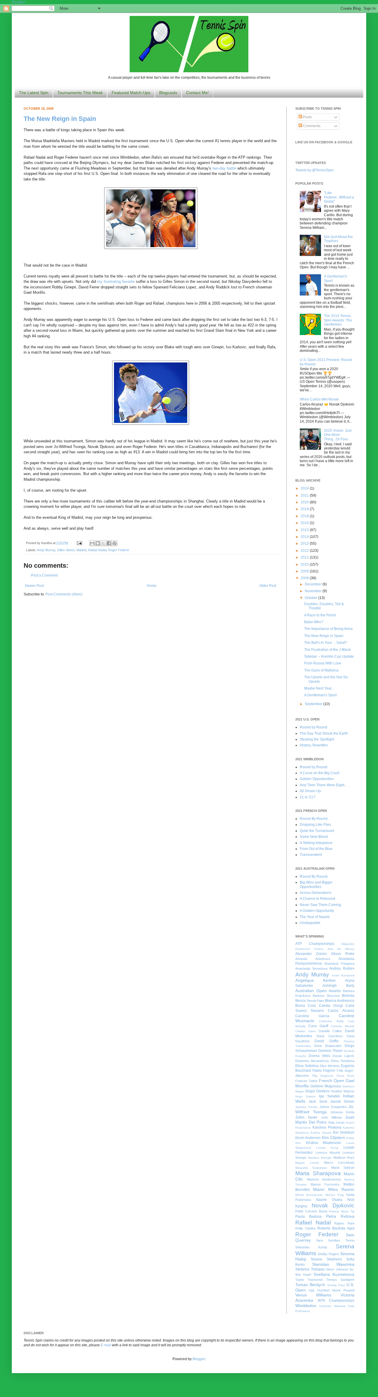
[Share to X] (103, 543)
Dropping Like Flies (315, 825)
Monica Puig (334, 1194)
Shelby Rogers (328, 1254)
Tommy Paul (336, 1285)
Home (152, 586)
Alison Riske (342, 954)
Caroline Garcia (312, 1016)
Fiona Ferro (346, 1075)
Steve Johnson (337, 1269)
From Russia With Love (322, 663)
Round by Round (313, 727)
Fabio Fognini (323, 1070)
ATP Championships (314, 944)
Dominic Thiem (330, 1051)
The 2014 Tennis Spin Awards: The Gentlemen (338, 320)
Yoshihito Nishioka (332, 1306)
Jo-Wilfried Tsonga (324, 1109)
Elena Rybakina (342, 1061)
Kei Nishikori (343, 1132)
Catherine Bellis (331, 1021)
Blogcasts (168, 92)
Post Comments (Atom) (63, 594)
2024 (305, 488)
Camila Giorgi (331, 1006)
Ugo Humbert (319, 1290)
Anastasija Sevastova (311, 968)
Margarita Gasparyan (311, 1167)
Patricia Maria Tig (341, 1211)
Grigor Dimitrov (317, 1091)
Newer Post (34, 586)
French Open (331, 1080)
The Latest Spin (33, 92)
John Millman (331, 1117)
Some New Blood (314, 837)
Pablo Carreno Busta (311, 1211)
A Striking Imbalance (316, 843)
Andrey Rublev (341, 968)
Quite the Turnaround (317, 831)
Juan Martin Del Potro (324, 1120)
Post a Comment (44, 575)
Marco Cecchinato (339, 1162)
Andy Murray (46, 550)
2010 (305, 564)
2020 (305, 502)
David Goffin (326, 1041)
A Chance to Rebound (317, 899)
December (313, 584)
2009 (305, 571)
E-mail (106, 1345)
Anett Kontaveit (343, 975)
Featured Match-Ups (131, 92)
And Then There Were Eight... (323, 785)
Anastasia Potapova (339, 963)
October (311, 598)
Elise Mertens (330, 1066)
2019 (305, 509)
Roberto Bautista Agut (336, 1228)
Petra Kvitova (340, 1216)
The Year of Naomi (315, 917)
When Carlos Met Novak (319, 399)
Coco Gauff (318, 1026)
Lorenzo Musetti (327, 1152)
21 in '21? (307, 797)
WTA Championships (336, 1300)
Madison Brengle (320, 1157)
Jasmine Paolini (306, 1107)
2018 (305, 516)
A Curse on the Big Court (319, 773)
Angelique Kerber (315, 980)
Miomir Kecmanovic (309, 1194)
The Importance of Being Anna (328, 629)
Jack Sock (318, 1101)
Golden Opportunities (317, 779)
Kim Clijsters (333, 1137)
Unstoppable (310, 923)
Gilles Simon (66, 550)
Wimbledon (305, 1305)
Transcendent (311, 855)
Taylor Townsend (308, 1279)
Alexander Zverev (311, 954)
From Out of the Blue (316, 849)
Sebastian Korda (311, 1247)
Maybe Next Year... (319, 688)
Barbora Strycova (326, 995)
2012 (305, 551)
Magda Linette (307, 1162)
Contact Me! (197, 92)
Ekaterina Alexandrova (312, 1061)
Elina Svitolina (307, 1066)
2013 (305, 543)
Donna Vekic (319, 1056)
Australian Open (311, 990)
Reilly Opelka (305, 1228)
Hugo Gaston (305, 1096)
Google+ (19, 2)
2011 (305, 557)
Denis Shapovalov (328, 1046)
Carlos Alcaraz (341, 1011)
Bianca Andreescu (339, 1001)
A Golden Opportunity (317, 911)
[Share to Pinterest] (115, 543)
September (314, 704)
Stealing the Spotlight (317, 739)
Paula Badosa (308, 1216)
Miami (318, 1189)
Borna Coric (305, 1006)
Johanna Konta (342, 1112)
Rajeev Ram (344, 1223)
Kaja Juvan (336, 1122)
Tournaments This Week (80, 92)
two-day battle (224, 168)
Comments (311, 126)
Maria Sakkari (342, 1167)
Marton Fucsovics (325, 1184)
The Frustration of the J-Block (327, 650)
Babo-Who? (313, 622)
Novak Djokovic (333, 1205)
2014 (305, 537)
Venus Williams (313, 1295)
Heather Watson (342, 1091)
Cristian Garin (305, 1031)
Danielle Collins (330, 1031)
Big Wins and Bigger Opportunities (316, 884)
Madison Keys (344, 1157)
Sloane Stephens (326, 1259)
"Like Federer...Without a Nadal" (339, 197)
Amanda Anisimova (312, 959)
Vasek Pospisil (343, 1290)
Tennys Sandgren (340, 1279)
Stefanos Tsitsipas (310, 1269)
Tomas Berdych (310, 1284)
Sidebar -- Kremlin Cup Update (329, 656)
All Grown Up (310, 791)
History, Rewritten (314, 745)
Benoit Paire (315, 1000)
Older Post (267, 586)
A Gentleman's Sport (320, 695)
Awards (335, 991)
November (313, 591)
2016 (305, 523)
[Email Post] (79, 543)
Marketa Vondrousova (324, 1179)
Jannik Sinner (342, 1101)
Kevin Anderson (308, 1138)
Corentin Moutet (342, 1026)
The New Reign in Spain (60, 118)
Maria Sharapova (318, 1173)
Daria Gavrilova (330, 1036)
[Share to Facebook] (109, 543)
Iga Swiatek (329, 1096)
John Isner (306, 1117)
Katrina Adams (320, 1132)
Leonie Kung (327, 1147)
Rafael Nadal (97, 550)
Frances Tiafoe (306, 1081)
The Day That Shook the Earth (324, 733)
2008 (305, 578)
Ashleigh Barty (338, 986)
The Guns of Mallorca (321, 670)
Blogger (199, 1359)
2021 (305, 495)
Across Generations (315, 893)
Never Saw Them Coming (320, 905)
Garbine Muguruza (325, 1086)
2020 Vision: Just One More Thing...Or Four (337, 435)
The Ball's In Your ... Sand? (325, 643)
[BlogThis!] (98, 543)
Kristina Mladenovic (324, 1143)
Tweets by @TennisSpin (314, 170)
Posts (307, 117)
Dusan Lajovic (343, 1056)
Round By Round (314, 819)
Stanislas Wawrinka (333, 1264)
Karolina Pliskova (326, 1127)
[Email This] (92, 543)
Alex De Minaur (341, 949)
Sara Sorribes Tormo (335, 1240)
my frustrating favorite (116, 281)
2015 (305, 530)
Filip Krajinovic (323, 1075)
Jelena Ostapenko (333, 1107)
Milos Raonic (341, 1189)
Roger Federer (118, 550)
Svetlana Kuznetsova (334, 1274)
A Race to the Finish (320, 615)
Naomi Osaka (329, 1200)
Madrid (81, 550)
